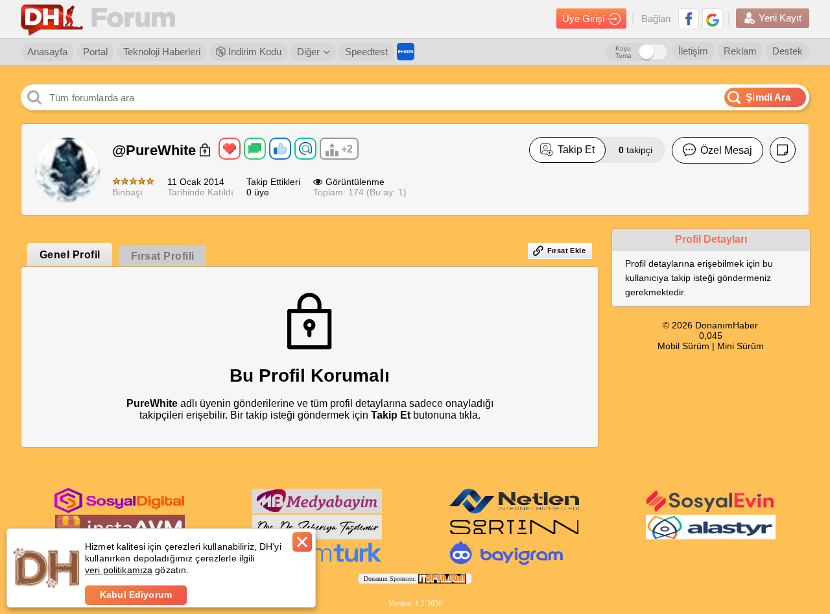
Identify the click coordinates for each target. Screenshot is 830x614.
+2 (347, 148)
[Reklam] (405, 51)
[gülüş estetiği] (317, 537)
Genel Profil (70, 254)
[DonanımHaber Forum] (101, 19)
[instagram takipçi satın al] (119, 510)
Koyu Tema (623, 52)
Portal (95, 51)
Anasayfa (47, 51)
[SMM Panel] (317, 563)
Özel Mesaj (726, 150)
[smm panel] (317, 511)
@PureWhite (156, 150)
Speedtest (366, 51)
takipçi (635, 150)
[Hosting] (514, 511)
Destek (787, 50)
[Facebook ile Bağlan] (688, 18)
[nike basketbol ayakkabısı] (514, 537)
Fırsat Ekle (566, 250)
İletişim (693, 50)
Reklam (740, 50)
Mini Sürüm (740, 346)
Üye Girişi (583, 18)
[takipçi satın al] (711, 511)
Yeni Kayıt (780, 17)
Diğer (308, 51)
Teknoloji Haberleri (161, 51)
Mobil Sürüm (683, 346)
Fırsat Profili (163, 256)
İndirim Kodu (253, 51)
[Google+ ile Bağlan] (712, 18)
